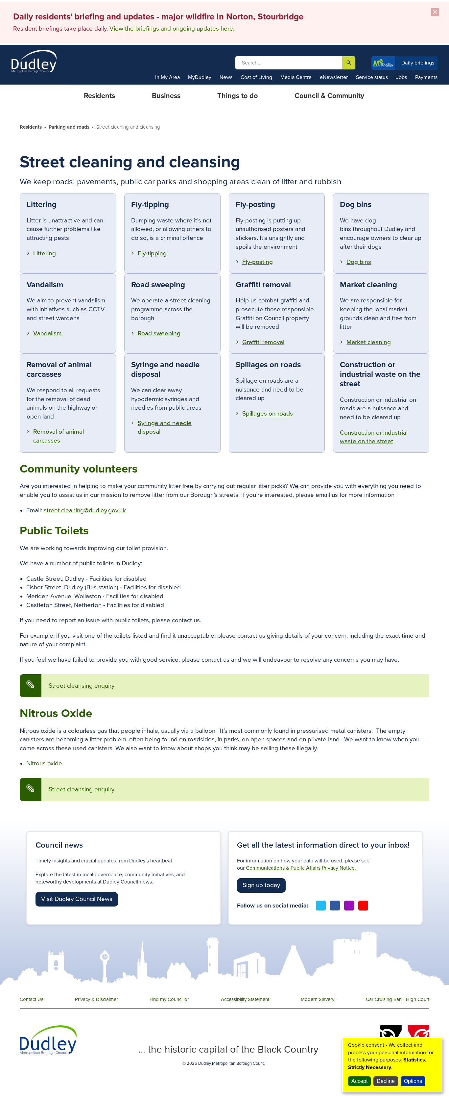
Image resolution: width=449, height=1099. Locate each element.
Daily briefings (418, 63)
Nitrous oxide (44, 763)
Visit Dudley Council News (76, 899)
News (226, 77)
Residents (31, 127)
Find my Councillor (169, 999)
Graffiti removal (263, 342)
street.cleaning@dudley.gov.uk (85, 510)
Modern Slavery (317, 999)
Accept (359, 1081)
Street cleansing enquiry (81, 685)
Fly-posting (257, 262)
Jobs (401, 77)
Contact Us (31, 999)
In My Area (167, 77)
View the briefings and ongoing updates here (171, 28)
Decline (386, 1081)
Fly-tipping (152, 253)
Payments (426, 77)
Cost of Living (256, 77)
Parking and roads (69, 127)
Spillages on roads (267, 413)
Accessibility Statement (245, 999)
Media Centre (296, 77)
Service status (372, 77)
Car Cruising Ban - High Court (397, 999)
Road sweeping (159, 333)
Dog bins (358, 262)
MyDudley (199, 77)
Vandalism (47, 333)
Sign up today (261, 885)
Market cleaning (368, 342)
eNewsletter (334, 77)
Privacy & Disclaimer (96, 999)
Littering (44, 253)
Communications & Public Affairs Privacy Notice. (301, 868)
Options (413, 1081)
